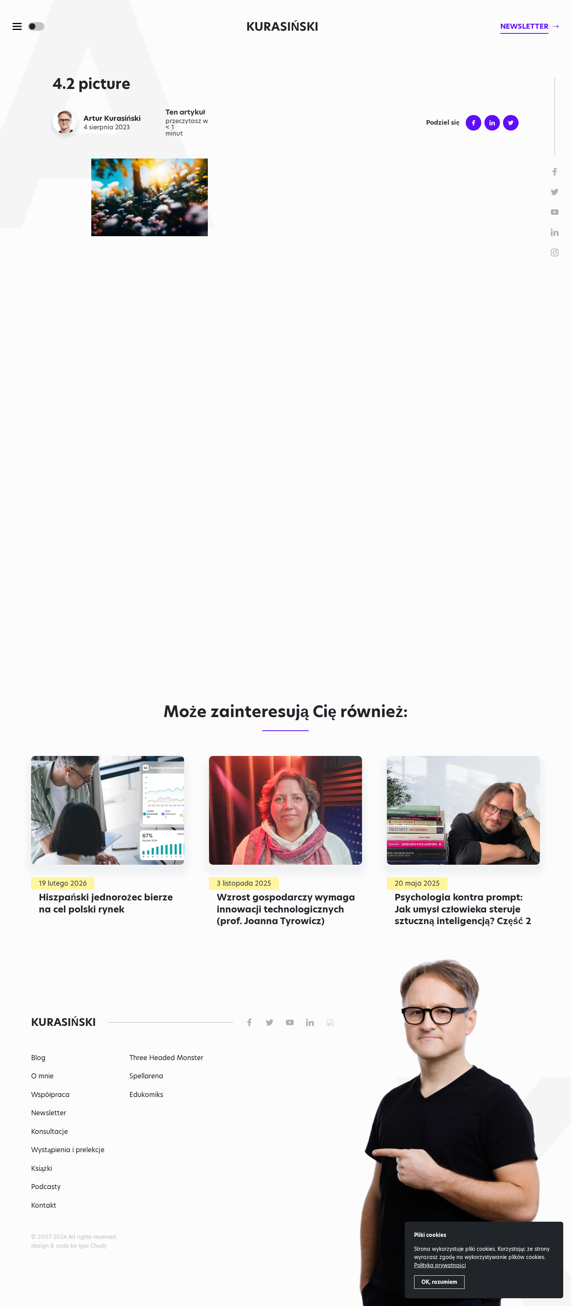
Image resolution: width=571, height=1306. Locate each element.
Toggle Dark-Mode (36, 26)
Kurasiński (282, 26)
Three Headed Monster (166, 1057)
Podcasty (46, 1186)
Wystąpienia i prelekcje (67, 1150)
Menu (17, 26)
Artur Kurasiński (112, 118)
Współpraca (50, 1094)
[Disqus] (285, 577)
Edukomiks (146, 1094)
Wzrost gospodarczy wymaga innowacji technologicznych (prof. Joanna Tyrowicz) (286, 909)
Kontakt (43, 1205)
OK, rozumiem (439, 1281)
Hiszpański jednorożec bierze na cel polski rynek (106, 903)
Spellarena (146, 1076)
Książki (41, 1168)
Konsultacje (49, 1131)
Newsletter (48, 1113)
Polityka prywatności (440, 1265)
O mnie (42, 1076)
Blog (38, 1057)
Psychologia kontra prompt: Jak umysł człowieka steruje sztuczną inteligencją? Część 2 (463, 909)
